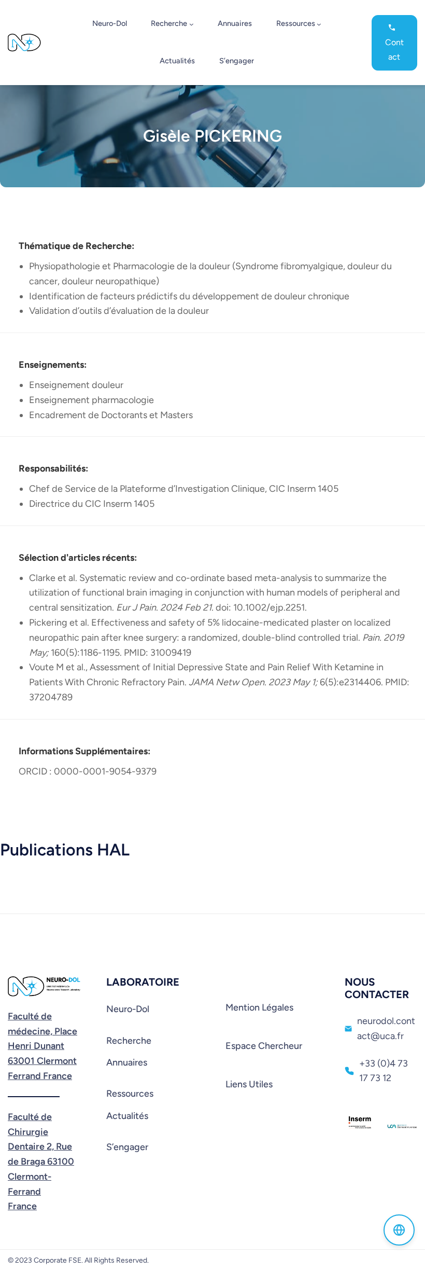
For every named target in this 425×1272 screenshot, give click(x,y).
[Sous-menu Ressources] (319, 24)
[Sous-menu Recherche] (191, 24)
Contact (394, 49)
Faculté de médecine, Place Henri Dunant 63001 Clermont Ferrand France (42, 1046)
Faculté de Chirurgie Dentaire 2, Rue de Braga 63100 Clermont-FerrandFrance (41, 1161)
